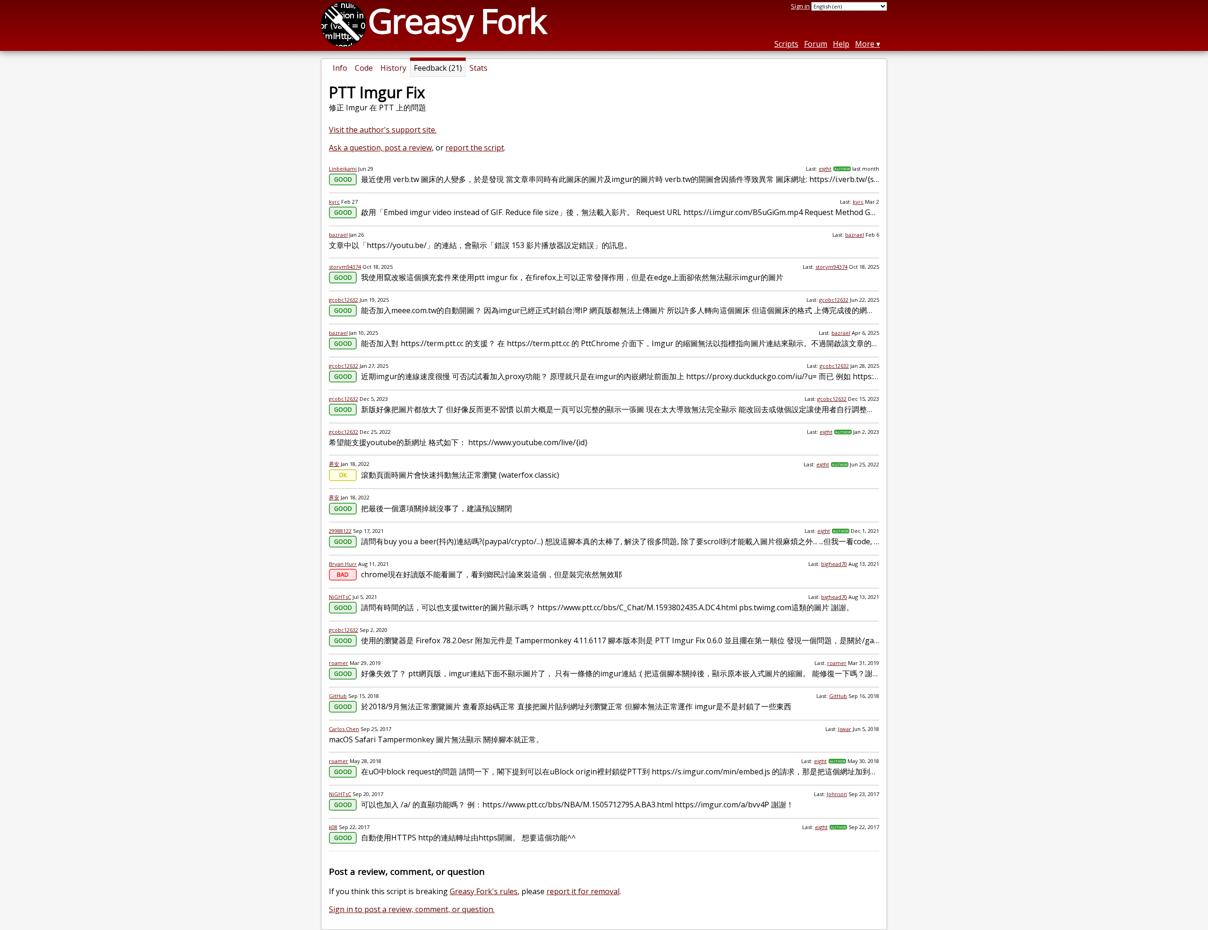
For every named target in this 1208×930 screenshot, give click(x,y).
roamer (338, 662)
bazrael (338, 234)
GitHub (338, 695)
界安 (334, 463)
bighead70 (834, 563)
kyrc (334, 201)
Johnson (837, 793)
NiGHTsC (340, 596)
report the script (474, 147)
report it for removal (583, 891)
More (864, 44)
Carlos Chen (344, 728)
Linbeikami (343, 168)
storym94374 (345, 266)
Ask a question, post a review (380, 147)
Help (841, 44)
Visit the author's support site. (382, 130)
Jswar (844, 728)
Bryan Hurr (343, 563)
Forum (815, 44)
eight (825, 168)
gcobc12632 (343, 299)
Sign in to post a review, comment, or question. (412, 909)
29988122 (340, 530)
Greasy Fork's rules (484, 891)
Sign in (800, 6)
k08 (333, 826)
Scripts (786, 44)
